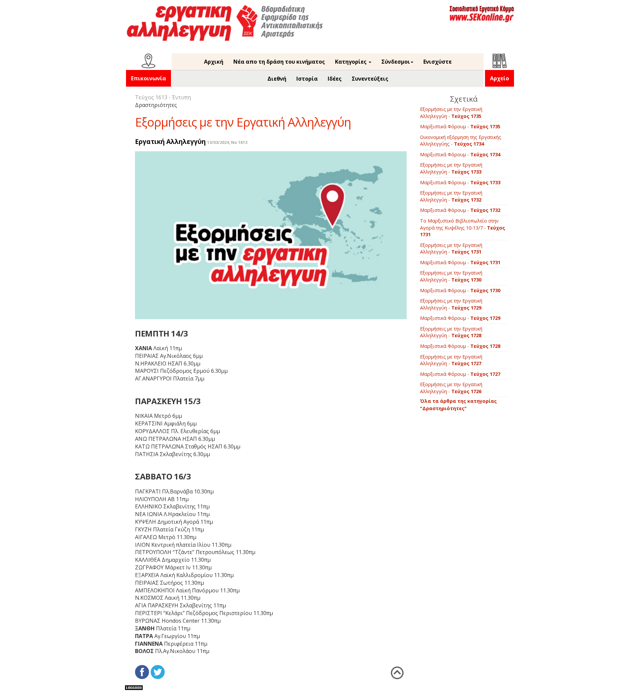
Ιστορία (307, 78)
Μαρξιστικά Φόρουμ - (460, 126)
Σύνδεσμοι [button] (395, 61)
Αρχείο (499, 78)
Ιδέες (335, 78)
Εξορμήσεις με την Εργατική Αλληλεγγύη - (451, 112)
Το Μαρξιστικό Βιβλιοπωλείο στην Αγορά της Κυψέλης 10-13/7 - (462, 228)
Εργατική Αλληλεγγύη (170, 141)
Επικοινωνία (148, 78)
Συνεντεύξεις (370, 78)
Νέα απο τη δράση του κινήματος (279, 61)
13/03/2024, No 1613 (227, 142)
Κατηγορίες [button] (351, 61)
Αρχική (213, 61)
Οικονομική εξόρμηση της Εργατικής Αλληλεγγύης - (460, 140)
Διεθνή (276, 78)
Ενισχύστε (437, 61)
